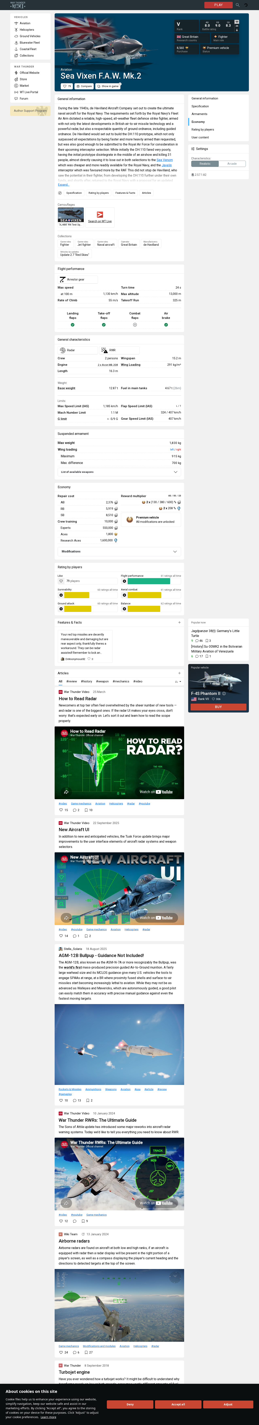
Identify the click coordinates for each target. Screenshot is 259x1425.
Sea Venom (165, 160)
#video (63, 803)
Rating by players (99, 192)
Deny (130, 1404)
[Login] (246, 5)
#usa (137, 1089)
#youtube (144, 803)
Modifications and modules (99, 1346)
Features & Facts (125, 192)
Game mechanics (81, 803)
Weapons (111, 1089)
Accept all (178, 1404)
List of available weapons (77, 471)
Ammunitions (93, 1089)
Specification (74, 192)
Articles (146, 192)
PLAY (218, 5)
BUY (218, 707)
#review (162, 1089)
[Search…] (238, 5)
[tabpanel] (217, 24)
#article (148, 1089)
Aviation (100, 803)
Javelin (167, 165)
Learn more (48, 1417)
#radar (131, 803)
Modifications (71, 551)
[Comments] (75, 1221)
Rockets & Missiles (70, 1089)
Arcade (232, 163)
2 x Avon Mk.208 (108, 364)
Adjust (228, 1404)
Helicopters (116, 803)
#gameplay (65, 1094)
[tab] (237, 22)
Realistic (205, 163)
